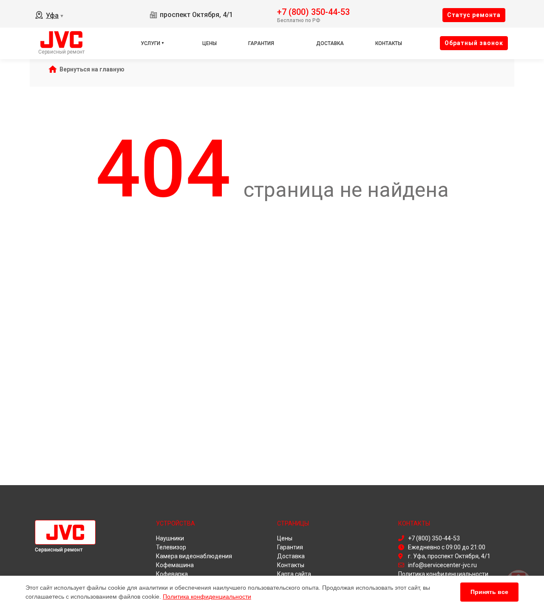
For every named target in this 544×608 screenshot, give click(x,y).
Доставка (330, 43)
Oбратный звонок (474, 43)
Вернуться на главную (92, 69)
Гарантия (261, 43)
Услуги (150, 43)
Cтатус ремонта (474, 14)
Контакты (388, 43)
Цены (209, 43)
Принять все (489, 591)
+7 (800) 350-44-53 (313, 11)
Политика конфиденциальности (207, 596)
